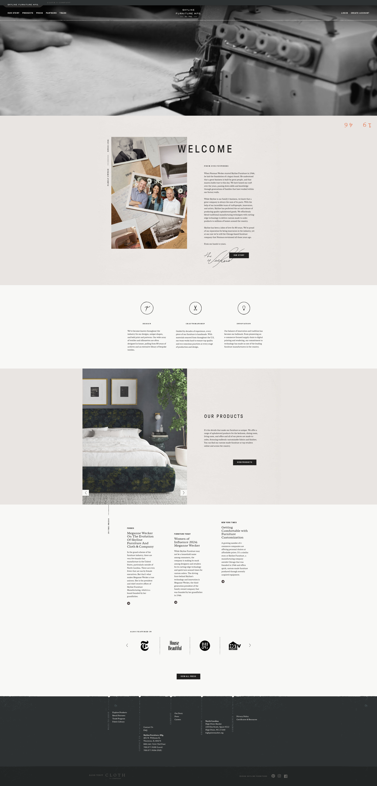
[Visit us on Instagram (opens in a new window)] (279, 775)
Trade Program (118, 718)
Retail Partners (118, 715)
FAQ (145, 730)
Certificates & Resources (247, 719)
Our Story (13, 13)
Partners (51, 13)
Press (39, 13)
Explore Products (119, 712)
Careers (178, 719)
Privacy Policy (243, 716)
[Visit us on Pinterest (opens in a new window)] (273, 775)
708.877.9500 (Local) (153, 747)
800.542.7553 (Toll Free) (154, 744)
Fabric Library (118, 722)
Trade (63, 13)
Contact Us (148, 727)
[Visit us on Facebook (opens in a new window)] (285, 776)
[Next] (184, 493)
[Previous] (85, 493)
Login (344, 13)
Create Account (360, 13)
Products (27, 13)
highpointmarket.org (214, 733)
